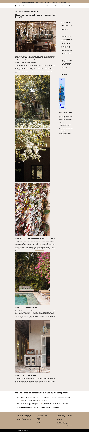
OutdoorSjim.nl (40, 420)
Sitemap (38, 418)
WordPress (28, 430)
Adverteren (39, 419)
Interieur (19, 11)
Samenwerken (65, 5)
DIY (47, 5)
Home (16, 11)
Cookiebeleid (39, 416)
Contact (70, 5)
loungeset (40, 244)
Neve (16, 430)
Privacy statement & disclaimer (42, 415)
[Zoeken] (73, 12)
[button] (44, 5)
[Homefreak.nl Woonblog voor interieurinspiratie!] (20, 5)
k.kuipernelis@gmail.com (63, 423)
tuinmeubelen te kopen (39, 250)
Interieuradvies (58, 5)
